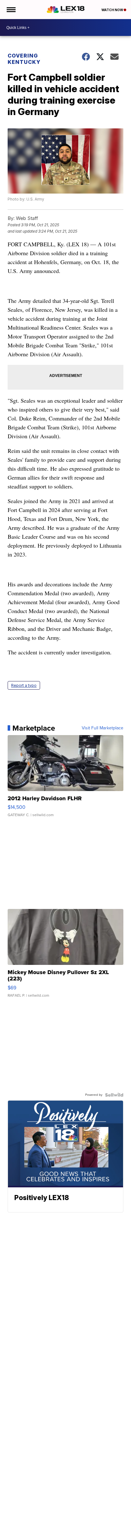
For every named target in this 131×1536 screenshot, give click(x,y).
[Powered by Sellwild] (114, 1095)
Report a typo (24, 685)
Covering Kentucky (24, 58)
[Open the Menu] (11, 9)
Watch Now (112, 10)
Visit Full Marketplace (102, 728)
